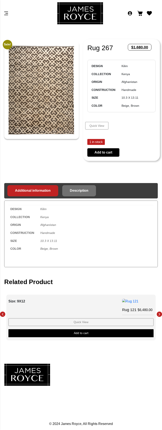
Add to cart (103, 152)
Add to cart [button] (81, 333)
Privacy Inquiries (133, 379)
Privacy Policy (133, 370)
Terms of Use (133, 398)
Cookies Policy (133, 389)
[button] (2, 314)
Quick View (96, 125)
